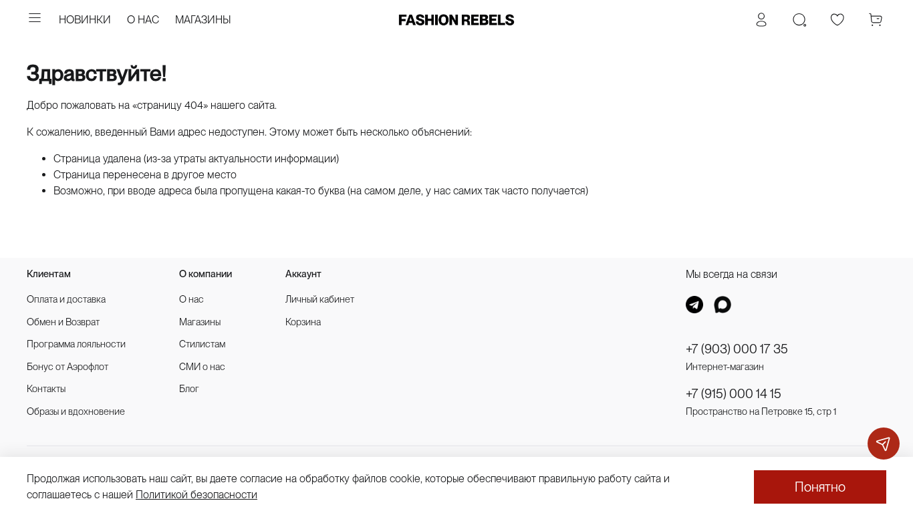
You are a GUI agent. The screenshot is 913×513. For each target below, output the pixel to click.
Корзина (303, 321)
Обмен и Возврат (63, 321)
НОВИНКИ (85, 19)
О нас (191, 299)
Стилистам (202, 343)
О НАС (143, 19)
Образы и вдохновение (76, 411)
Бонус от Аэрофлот (67, 366)
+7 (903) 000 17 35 (737, 349)
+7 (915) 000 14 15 (733, 393)
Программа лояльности (76, 343)
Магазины (200, 321)
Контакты (46, 388)
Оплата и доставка (66, 299)
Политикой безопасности (196, 494)
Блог (189, 388)
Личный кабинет (319, 299)
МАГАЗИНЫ (203, 19)
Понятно (820, 487)
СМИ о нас (202, 366)
